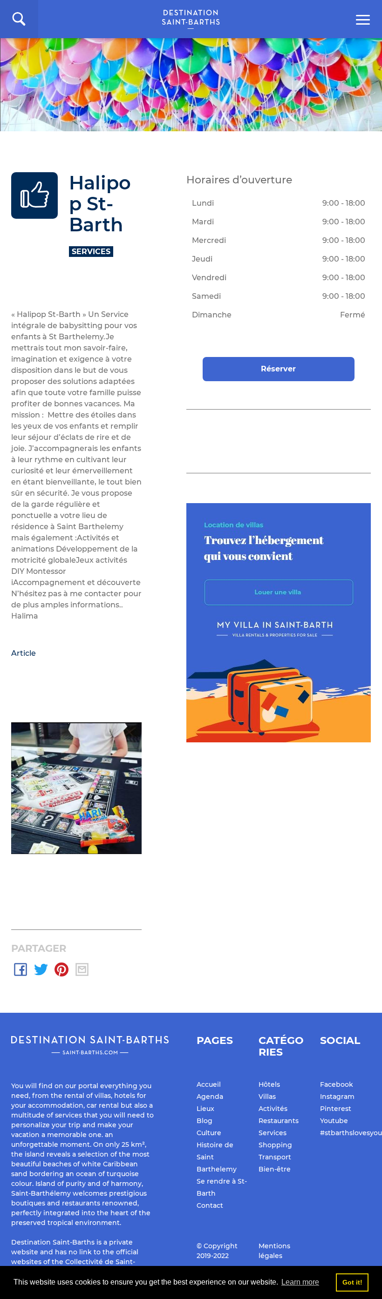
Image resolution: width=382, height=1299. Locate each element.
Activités (273, 1108)
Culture (209, 1133)
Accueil (209, 1084)
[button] (19, 19)
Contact (210, 1205)
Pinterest (335, 1108)
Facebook (336, 1084)
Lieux (205, 1108)
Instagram (337, 1096)
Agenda (210, 1096)
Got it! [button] (352, 1282)
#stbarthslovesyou (351, 1133)
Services (272, 1133)
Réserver (278, 368)
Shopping (275, 1145)
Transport (275, 1157)
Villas (267, 1096)
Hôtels (269, 1084)
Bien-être (275, 1169)
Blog (204, 1121)
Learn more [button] (300, 1282)
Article (23, 653)
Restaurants (279, 1121)
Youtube (334, 1121)
